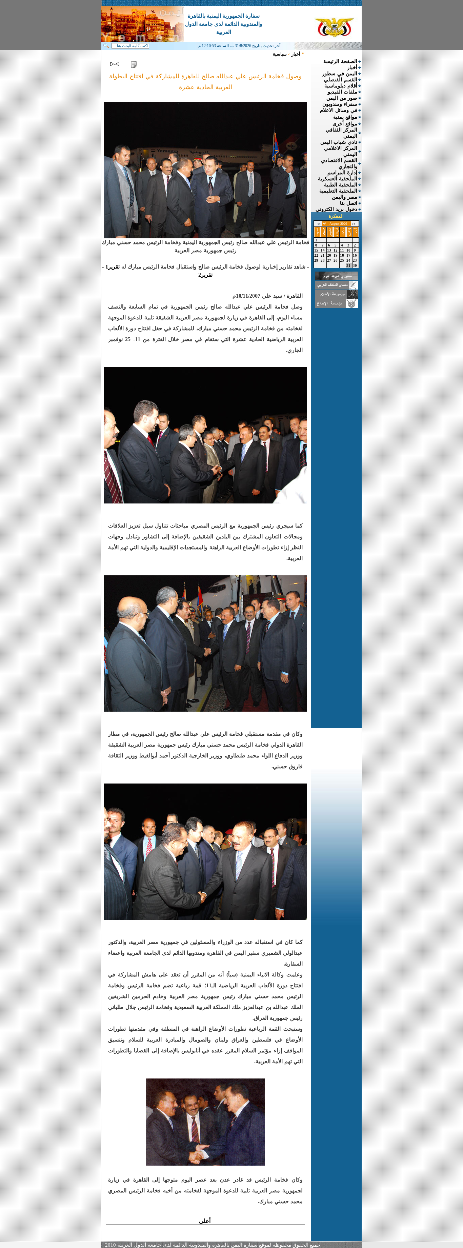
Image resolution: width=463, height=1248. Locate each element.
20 (330, 255)
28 (323, 260)
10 (349, 250)
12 (336, 250)
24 (349, 260)
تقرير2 (205, 275)
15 (317, 250)
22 (317, 255)
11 (342, 250)
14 (323, 250)
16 (355, 255)
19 (336, 255)
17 (349, 255)
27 (330, 260)
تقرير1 (112, 267)
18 (342, 255)
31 (349, 265)
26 (336, 260)
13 (330, 250)
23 (355, 260)
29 (317, 260)
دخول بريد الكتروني (336, 209)
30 (355, 265)
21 (323, 255)
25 (342, 260)
